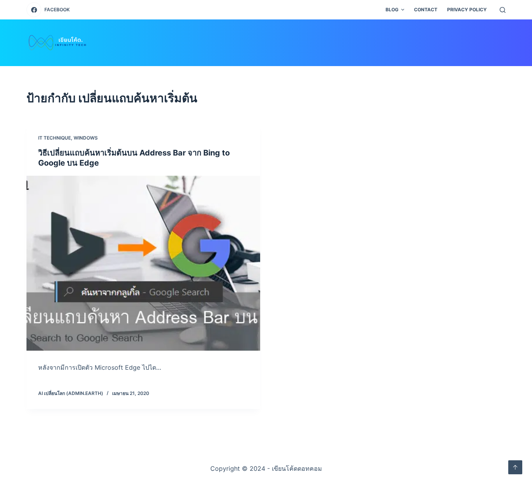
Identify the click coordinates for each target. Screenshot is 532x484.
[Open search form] (503, 10)
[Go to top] (515, 467)
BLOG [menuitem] (392, 9)
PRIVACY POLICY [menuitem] (467, 9)
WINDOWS (86, 138)
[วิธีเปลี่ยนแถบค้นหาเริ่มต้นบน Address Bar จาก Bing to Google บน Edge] (143, 263)
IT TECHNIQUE (54, 138)
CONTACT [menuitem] (425, 9)
